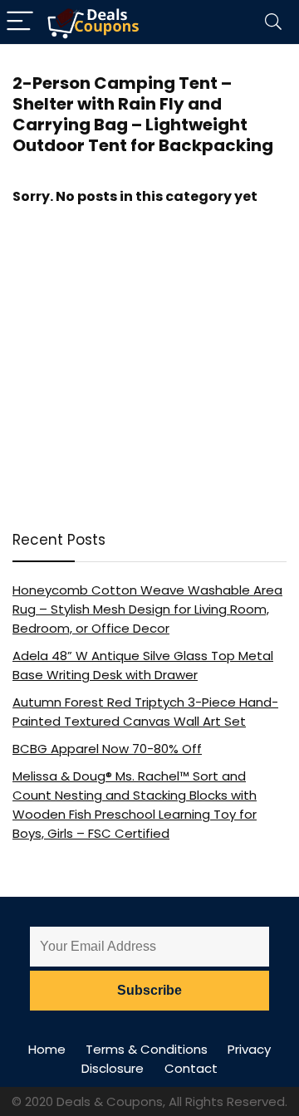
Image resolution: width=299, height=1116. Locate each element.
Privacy (249, 1049)
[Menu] (20, 22)
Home (47, 1049)
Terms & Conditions (147, 1049)
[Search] (273, 22)
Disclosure (112, 1068)
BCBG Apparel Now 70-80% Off (107, 748)
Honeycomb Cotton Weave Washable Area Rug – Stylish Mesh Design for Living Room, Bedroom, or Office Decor (147, 609)
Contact (191, 1068)
